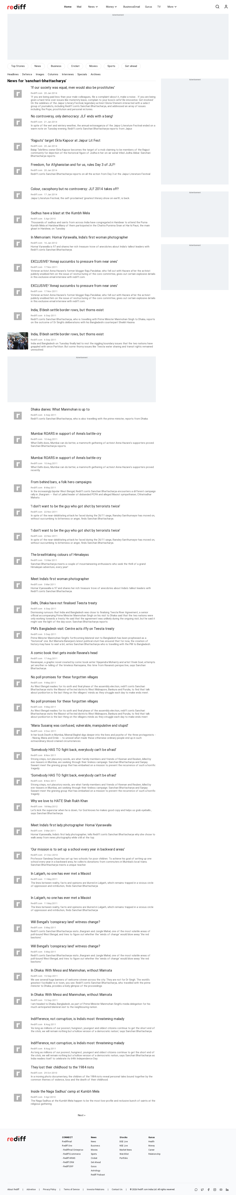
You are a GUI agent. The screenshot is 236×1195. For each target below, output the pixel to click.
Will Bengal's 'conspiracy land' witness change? (65, 922)
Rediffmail (67, 1141)
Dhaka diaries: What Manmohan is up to (60, 409)
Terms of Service (72, 1189)
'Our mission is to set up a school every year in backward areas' (78, 849)
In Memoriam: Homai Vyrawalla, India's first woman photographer (79, 237)
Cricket (75, 66)
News (91, 6)
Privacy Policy (49, 1189)
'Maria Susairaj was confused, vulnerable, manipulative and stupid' (79, 726)
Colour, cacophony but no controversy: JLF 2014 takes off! (75, 189)
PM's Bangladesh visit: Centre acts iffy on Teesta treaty (72, 629)
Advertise (31, 1189)
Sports (111, 66)
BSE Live (124, 1141)
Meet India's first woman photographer (60, 579)
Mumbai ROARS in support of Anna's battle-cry (66, 434)
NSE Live (124, 1146)
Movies (93, 66)
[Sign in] (226, 7)
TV (159, 6)
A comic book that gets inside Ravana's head (64, 653)
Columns (53, 74)
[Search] (217, 7)
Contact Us (117, 1189)
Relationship (154, 1154)
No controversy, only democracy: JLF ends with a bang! (72, 116)
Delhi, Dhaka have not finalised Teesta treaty (64, 603)
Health (151, 1141)
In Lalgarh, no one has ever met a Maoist (61, 874)
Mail (79, 6)
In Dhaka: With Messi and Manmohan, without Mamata (71, 970)
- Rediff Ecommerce (71, 1154)
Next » (81, 1115)
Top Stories (18, 66)
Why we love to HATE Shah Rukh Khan (59, 801)
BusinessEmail (131, 6)
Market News (126, 1150)
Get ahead (131, 66)
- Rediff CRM (68, 1162)
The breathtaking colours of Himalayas (60, 555)
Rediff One (67, 1146)
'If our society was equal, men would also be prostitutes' (73, 88)
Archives (96, 74)
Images (40, 74)
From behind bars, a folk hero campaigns (61, 482)
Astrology (95, 1170)
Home (68, 6)
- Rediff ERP (67, 1166)
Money (110, 6)
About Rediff (13, 1189)
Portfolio (124, 1158)
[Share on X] (202, 1190)
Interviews (68, 74)
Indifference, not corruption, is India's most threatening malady (77, 1019)
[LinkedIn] (227, 1190)
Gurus (148, 6)
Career (151, 1150)
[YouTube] (221, 1190)
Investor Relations (95, 1189)
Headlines (13, 74)
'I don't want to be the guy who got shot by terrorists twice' (75, 506)
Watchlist (124, 1154)
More (170, 6)
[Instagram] (214, 1190)
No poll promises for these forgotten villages (64, 677)
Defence (27, 74)
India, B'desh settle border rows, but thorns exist (67, 310)
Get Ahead (96, 1162)
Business (56, 66)
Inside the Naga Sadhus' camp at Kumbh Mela (65, 1091)
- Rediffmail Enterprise (72, 1150)
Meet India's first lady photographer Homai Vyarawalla (71, 825)
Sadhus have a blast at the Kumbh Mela (60, 213)
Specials (82, 74)
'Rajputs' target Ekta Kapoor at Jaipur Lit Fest (65, 141)
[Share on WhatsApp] (196, 1190)
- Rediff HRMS (68, 1158)
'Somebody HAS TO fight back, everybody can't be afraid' (73, 750)
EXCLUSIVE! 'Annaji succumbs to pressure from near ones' (74, 262)
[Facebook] (208, 1190)
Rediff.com (143, 1189)
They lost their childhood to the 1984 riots (62, 1067)
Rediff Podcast (98, 1175)
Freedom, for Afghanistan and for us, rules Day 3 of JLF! (73, 165)
